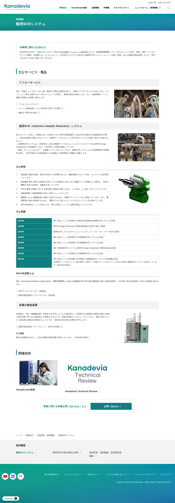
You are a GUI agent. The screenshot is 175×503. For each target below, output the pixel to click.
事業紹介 (63, 8)
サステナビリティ (121, 8)
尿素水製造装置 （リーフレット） (39, 327)
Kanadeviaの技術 (79, 8)
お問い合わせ (163, 2)
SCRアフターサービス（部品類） (32, 291)
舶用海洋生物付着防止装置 (65, 452)
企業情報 (95, 8)
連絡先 (27, 113)
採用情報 (154, 8)
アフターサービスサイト (28, 104)
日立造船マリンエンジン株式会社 (74, 52)
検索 (168, 7)
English (151, 2)
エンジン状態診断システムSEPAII (39, 108)
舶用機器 (21, 445)
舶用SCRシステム (24, 452)
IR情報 (106, 8)
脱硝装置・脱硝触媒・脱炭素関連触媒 (105, 454)
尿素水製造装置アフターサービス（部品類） (37, 295)
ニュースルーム (141, 8)
